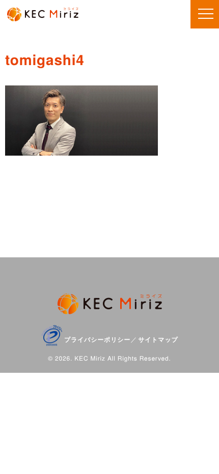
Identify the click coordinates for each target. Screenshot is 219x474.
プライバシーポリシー (97, 339)
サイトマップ (158, 339)
